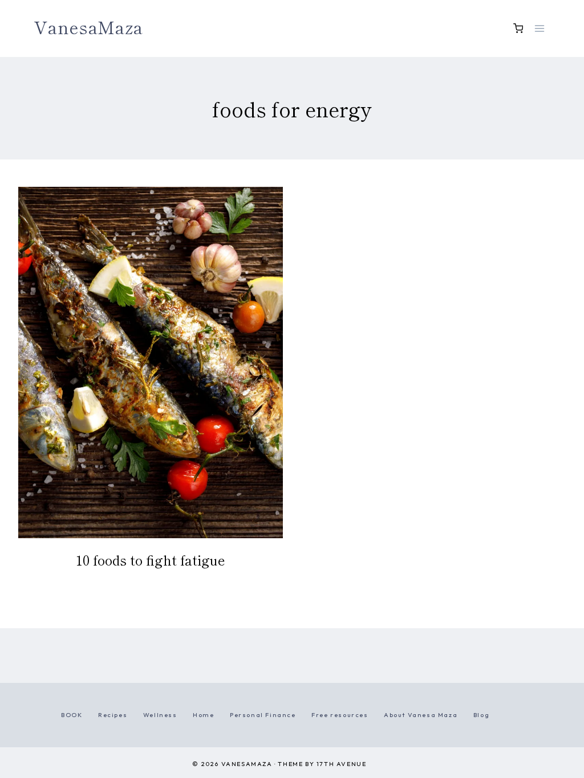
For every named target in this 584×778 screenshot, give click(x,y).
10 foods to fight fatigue (150, 560)
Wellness (160, 715)
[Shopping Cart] (518, 28)
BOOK (71, 715)
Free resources (339, 715)
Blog (481, 715)
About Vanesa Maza (420, 715)
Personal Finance (263, 715)
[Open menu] (539, 28)
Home (203, 715)
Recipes (112, 715)
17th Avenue (342, 764)
